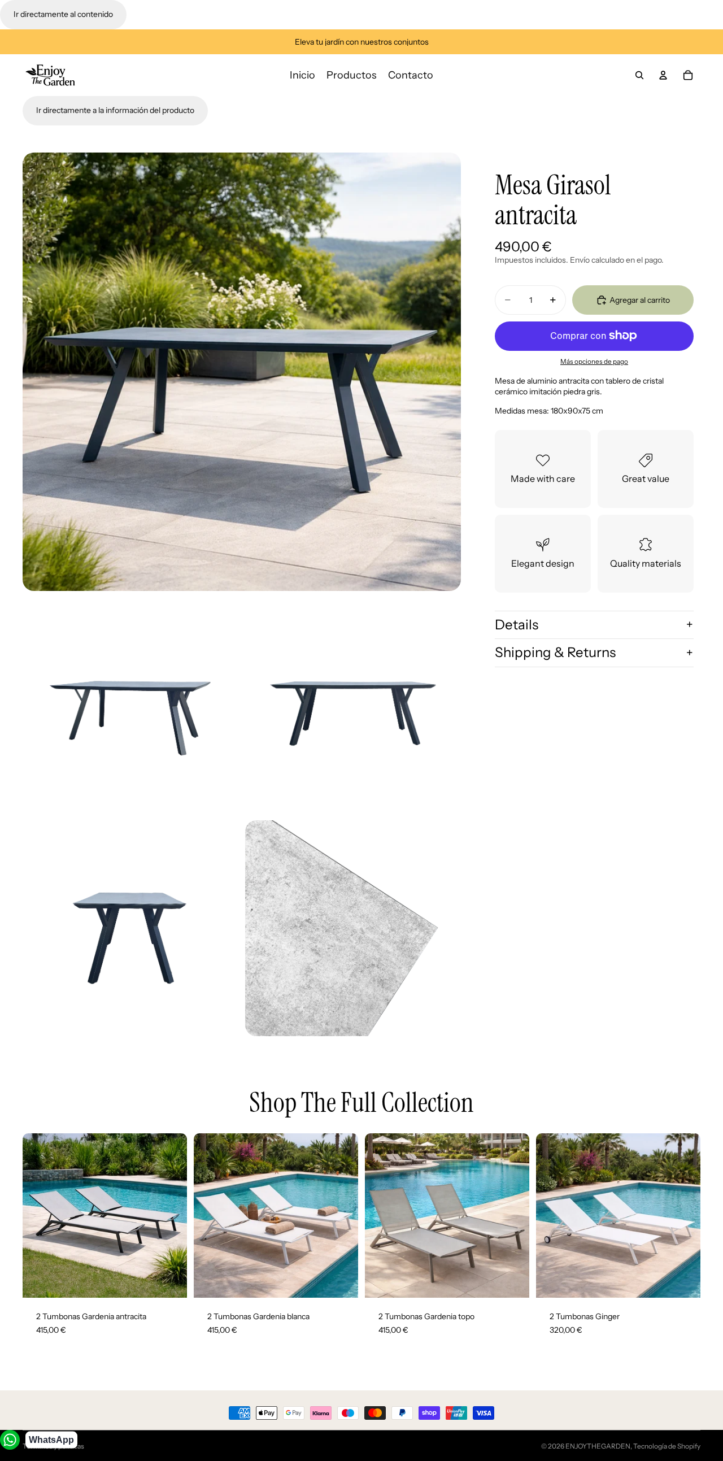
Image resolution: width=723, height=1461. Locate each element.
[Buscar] (639, 75)
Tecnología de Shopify (666, 1446)
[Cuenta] (663, 75)
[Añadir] (169, 1281)
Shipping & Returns (555, 652)
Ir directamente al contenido (63, 14)
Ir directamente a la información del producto (115, 110)
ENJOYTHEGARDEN (597, 1446)
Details (516, 624)
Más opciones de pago (594, 362)
